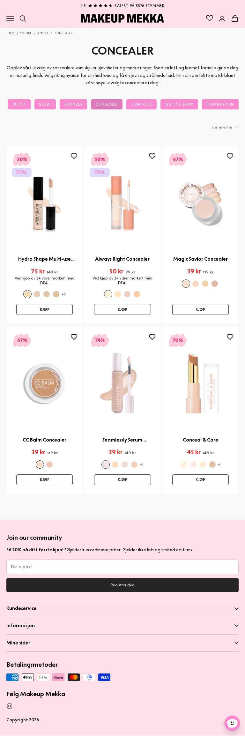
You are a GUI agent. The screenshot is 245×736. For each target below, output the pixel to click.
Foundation (220, 104)
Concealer (63, 33)
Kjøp (44, 309)
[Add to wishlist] (74, 156)
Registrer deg (123, 585)
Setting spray (179, 104)
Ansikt (42, 33)
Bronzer (73, 104)
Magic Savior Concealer (200, 259)
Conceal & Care (200, 440)
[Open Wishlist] (209, 18)
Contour (141, 104)
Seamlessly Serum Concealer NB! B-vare (122, 440)
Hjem (10, 33)
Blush (45, 104)
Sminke (26, 33)
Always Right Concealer (122, 259)
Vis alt (19, 104)
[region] (122, 4)
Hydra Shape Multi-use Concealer (44, 259)
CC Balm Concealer (44, 440)
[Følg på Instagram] (9, 706)
